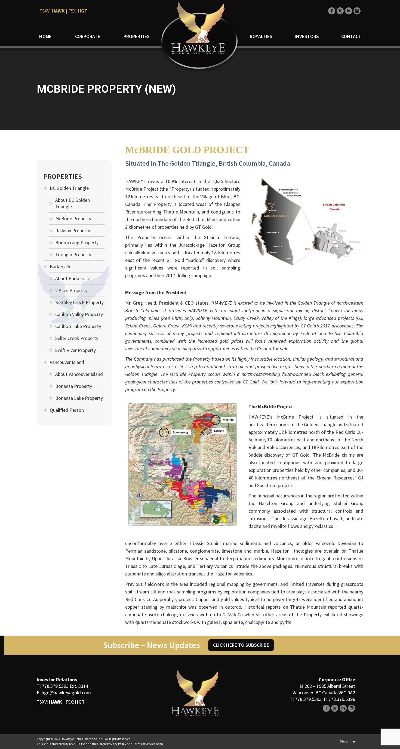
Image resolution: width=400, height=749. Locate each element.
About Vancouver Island (79, 374)
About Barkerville (72, 278)
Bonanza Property (73, 386)
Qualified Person (67, 410)
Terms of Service (144, 744)
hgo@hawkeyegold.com (66, 692)
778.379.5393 (55, 686)
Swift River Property (75, 350)
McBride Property (73, 218)
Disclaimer (347, 741)
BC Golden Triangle (69, 188)
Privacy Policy (116, 744)
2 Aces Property (71, 290)
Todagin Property (73, 254)
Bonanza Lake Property (79, 398)
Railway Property (72, 230)
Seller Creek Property (76, 338)
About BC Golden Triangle (72, 203)
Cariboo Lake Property (78, 326)
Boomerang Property (77, 242)
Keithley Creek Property (79, 302)
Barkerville (60, 266)
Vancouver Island (67, 362)
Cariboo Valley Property (79, 314)
